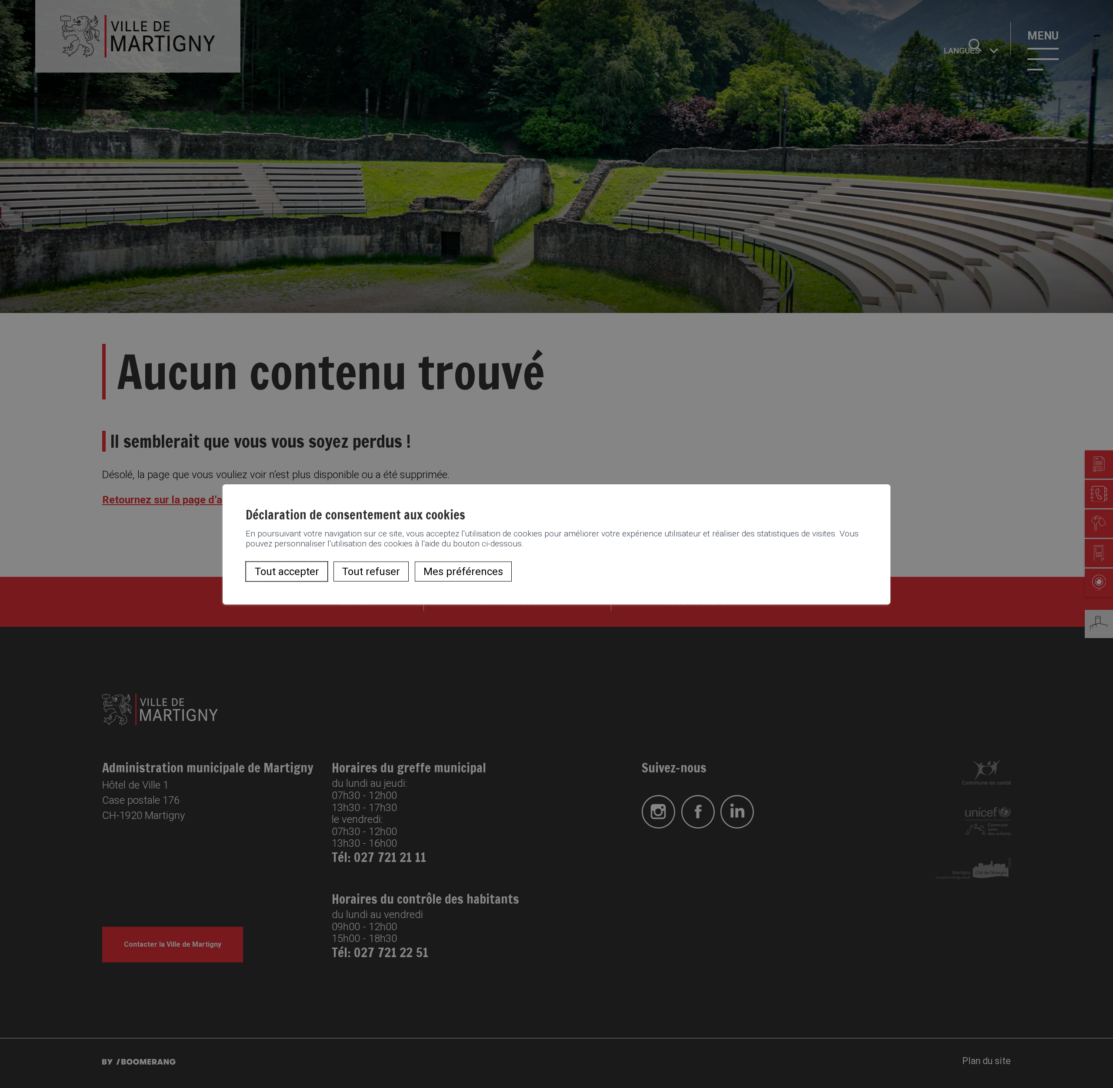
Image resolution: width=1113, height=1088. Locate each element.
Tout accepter (287, 572)
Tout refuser (371, 572)
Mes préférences (463, 572)
